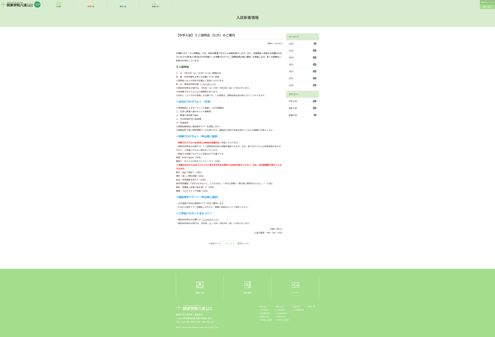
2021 (302, 78)
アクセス (295, 292)
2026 (302, 43)
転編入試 (302, 115)
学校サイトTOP (487, 2)
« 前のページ (215, 243)
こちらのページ (208, 84)
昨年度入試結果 (266, 320)
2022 (302, 71)
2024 (302, 57)
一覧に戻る (229, 243)
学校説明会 (264, 310)
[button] (91, 4)
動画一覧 (200, 292)
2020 (302, 85)
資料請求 (247, 292)
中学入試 (302, 101)
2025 (302, 50)
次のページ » (243, 243)
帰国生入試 (264, 316)
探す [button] (485, 6)
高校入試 (302, 108)
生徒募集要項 (265, 313)
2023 (302, 64)
